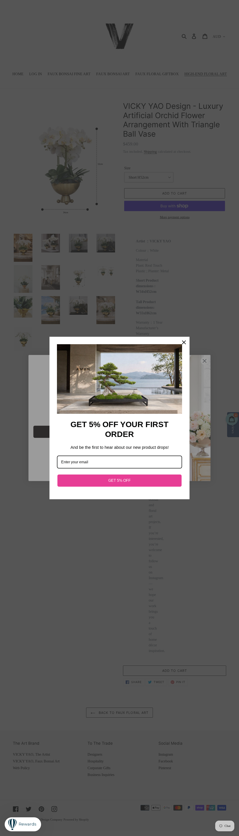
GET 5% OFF (119, 480)
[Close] (184, 342)
